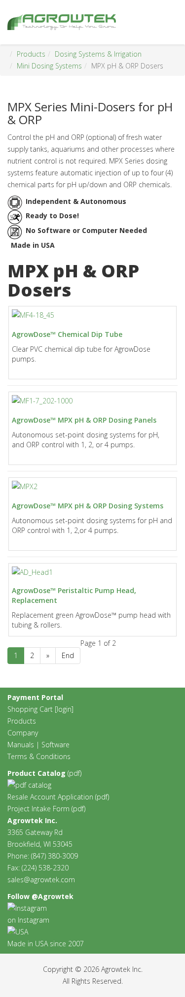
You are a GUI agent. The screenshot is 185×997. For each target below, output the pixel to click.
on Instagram (28, 920)
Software (55, 744)
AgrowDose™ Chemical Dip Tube (67, 334)
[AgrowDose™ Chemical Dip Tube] (33, 315)
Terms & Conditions (39, 756)
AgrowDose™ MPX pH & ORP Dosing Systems (87, 505)
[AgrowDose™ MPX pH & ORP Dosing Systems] (24, 487)
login (64, 709)
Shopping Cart (30, 709)
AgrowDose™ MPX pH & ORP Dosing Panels (84, 420)
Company (22, 732)
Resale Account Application (50, 796)
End (68, 655)
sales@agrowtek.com (41, 879)
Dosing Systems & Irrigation (98, 54)
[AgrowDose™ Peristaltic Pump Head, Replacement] (32, 572)
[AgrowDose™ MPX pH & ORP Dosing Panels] (42, 401)
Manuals (20, 744)
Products (31, 54)
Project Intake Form (38, 808)
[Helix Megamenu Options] (174, 21)
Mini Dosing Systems (49, 65)
